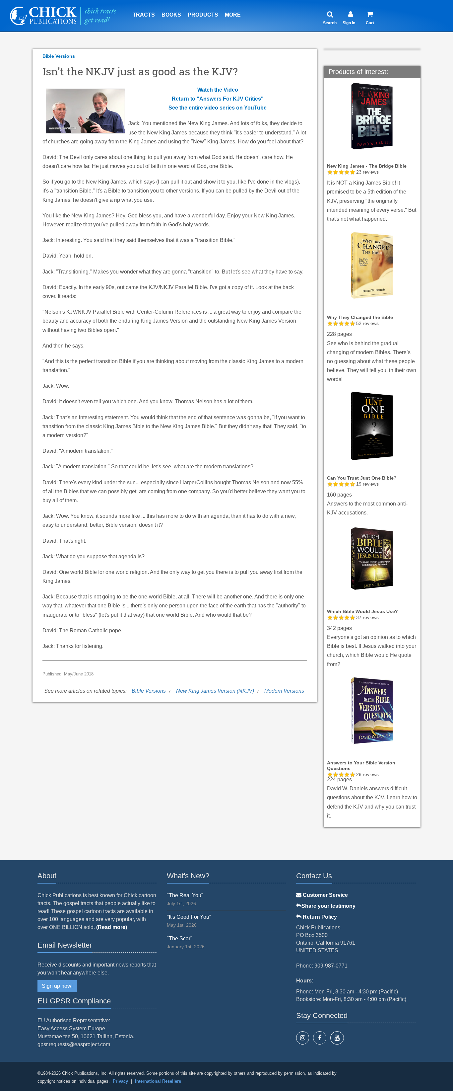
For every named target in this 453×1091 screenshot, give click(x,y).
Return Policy (319, 917)
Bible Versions (58, 56)
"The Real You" (185, 895)
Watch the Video (217, 90)
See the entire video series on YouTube (217, 108)
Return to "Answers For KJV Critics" (218, 99)
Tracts (144, 15)
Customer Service (324, 895)
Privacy (120, 1081)
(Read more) (111, 927)
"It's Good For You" (189, 917)
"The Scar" (179, 938)
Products (203, 15)
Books (171, 15)
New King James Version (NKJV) (215, 691)
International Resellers (158, 1081)
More (233, 15)
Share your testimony (328, 906)
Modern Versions (284, 691)
